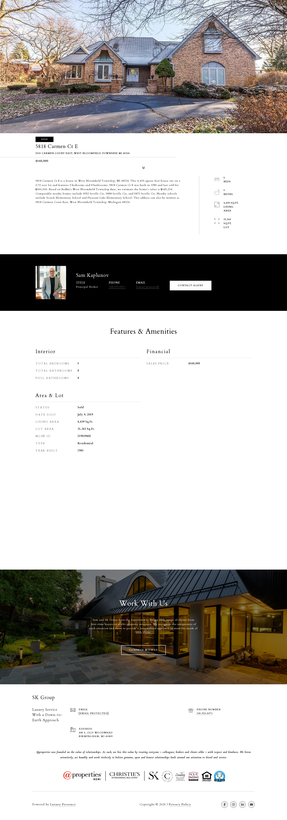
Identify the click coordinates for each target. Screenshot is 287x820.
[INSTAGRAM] (233, 804)
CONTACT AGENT (190, 285)
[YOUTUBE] (251, 804)
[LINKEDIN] (242, 804)
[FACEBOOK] (224, 804)
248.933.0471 (117, 287)
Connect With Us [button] (143, 650)
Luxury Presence (63, 804)
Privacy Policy (180, 804)
